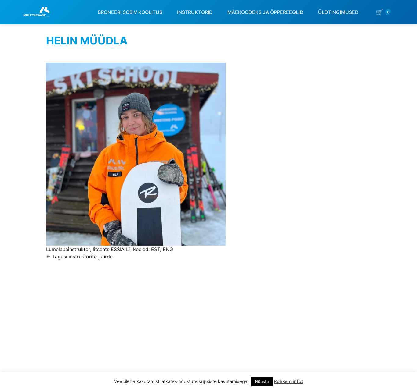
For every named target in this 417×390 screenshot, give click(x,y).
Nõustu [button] (262, 381)
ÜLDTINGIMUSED (338, 12)
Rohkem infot (288, 381)
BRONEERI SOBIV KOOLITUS (130, 12)
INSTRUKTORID (195, 12)
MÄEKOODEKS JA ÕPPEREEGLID (265, 12)
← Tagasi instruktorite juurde (79, 257)
